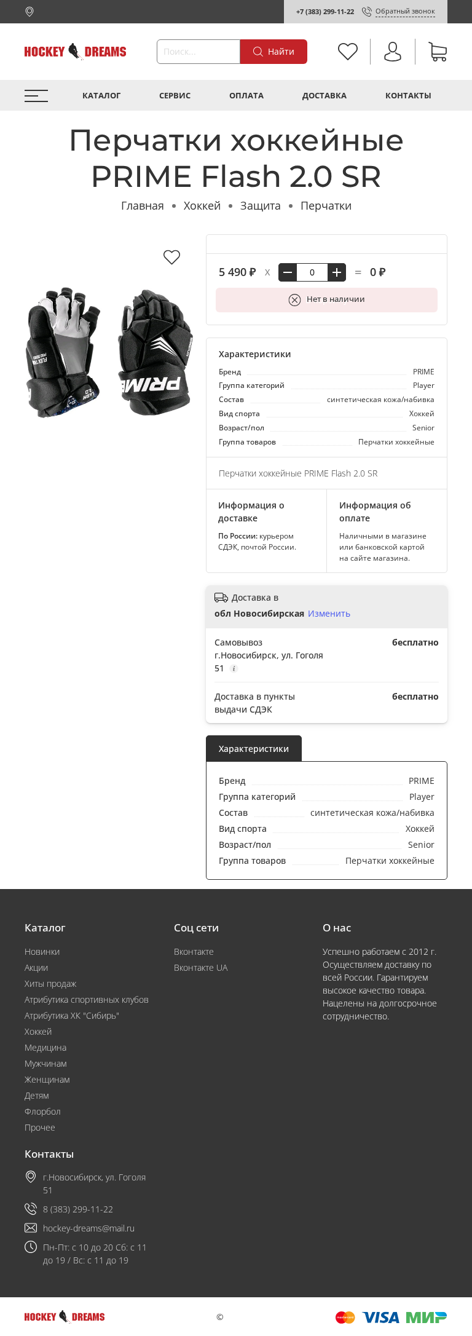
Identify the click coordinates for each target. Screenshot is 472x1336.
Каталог (101, 95)
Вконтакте (194, 951)
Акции (36, 967)
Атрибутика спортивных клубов (87, 999)
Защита (260, 205)
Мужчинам (45, 1063)
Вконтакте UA (200, 967)
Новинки (42, 951)
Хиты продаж (50, 983)
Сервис (175, 95)
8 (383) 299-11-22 (78, 1209)
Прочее (40, 1127)
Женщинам (47, 1079)
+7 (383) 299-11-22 (325, 11)
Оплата (246, 95)
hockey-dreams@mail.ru (89, 1228)
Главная (142, 205)
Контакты (408, 95)
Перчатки (326, 205)
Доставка (324, 95)
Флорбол (43, 1111)
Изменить (329, 613)
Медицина (45, 1047)
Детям (37, 1095)
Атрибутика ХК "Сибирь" (72, 1015)
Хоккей (202, 205)
